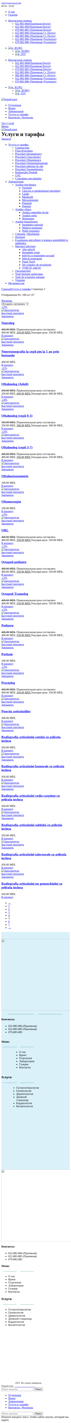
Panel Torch (28, 261)
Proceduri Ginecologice (28, 157)
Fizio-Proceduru (24, 150)
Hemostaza (28, 218)
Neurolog (7, 323)
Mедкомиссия (16, 283)
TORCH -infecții (31, 267)
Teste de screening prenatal (29, 277)
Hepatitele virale (31, 252)
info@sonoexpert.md (11, 3)
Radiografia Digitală (26, 172)
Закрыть (6, 138)
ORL (5, 530)
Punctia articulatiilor (16, 711)
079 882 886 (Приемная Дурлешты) (35, 42)
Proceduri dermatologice (28, 153)
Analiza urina (29, 215)
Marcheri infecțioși (25, 246)
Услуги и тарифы (18, 144)
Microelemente (30, 200)
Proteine (26, 206)
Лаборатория (15, 181)
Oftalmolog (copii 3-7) (16, 447)
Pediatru (7, 625)
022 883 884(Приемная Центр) (33, 23)
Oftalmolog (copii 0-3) (16, 415)
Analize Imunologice (26, 221)
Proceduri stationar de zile (29, 166)
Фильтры (6, 300)
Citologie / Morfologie (27, 234)
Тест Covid (7, 123)
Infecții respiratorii (32, 258)
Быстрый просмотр (12, 313)
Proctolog (8, 683)
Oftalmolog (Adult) (14, 384)
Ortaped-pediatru (13, 562)
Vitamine (20, 280)
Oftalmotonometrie (14, 476)
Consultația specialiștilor (28, 178)
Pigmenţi (27, 203)
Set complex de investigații (36, 264)
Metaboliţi (27, 197)
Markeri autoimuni (32, 227)
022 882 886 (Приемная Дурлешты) (35, 39)
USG (18, 175)
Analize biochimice (25, 184)
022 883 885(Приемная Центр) (33, 26)
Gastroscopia (22, 147)
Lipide (25, 193)
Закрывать (7, 316)
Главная (6, 289)
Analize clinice (23, 209)
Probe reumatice (31, 230)
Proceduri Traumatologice (29, 169)
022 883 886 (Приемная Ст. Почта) (35, 32)
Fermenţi (27, 187)
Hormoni (20, 237)
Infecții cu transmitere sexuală (38, 255)
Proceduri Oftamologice (28, 160)
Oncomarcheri (23, 270)
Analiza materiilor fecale (35, 212)
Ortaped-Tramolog (14, 594)
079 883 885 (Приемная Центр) (33, 29)
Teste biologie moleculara (29, 274)
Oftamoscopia (11, 501)
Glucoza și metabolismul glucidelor (41, 190)
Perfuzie (7, 654)
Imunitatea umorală (32, 224)
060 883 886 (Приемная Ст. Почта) (35, 36)
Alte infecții (28, 249)
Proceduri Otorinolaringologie (31, 163)
